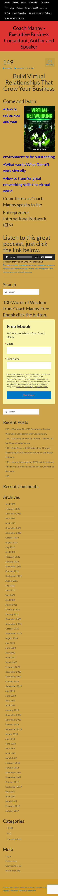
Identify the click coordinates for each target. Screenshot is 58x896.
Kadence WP (31, 891)
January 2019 (12, 710)
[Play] (7, 257)
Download (38, 261)
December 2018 (13, 715)
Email (10, 344)
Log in (8, 856)
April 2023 (10, 523)
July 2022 (10, 547)
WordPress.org (12, 870)
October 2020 (12, 628)
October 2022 (12, 537)
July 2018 (10, 739)
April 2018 (10, 753)
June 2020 (10, 648)
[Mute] (42, 257)
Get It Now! (29, 395)
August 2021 (11, 581)
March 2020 (11, 662)
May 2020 (10, 652)
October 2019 (12, 681)
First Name (13, 359)
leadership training (17, 268)
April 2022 (10, 552)
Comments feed (13, 866)
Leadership (42, 265)
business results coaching (28, 265)
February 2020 (12, 667)
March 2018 (11, 758)
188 (7, 476)
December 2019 (13, 672)
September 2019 (13, 686)
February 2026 (12, 509)
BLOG (10, 828)
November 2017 (13, 777)
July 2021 (10, 585)
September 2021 (13, 576)
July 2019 (10, 691)
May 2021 (10, 595)
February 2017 (12, 806)
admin (9, 68)
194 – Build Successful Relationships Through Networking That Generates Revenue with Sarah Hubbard (29, 453)
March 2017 (11, 801)
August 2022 (11, 542)
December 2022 (13, 528)
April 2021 (10, 600)
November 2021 (13, 566)
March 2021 (11, 605)
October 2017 (12, 782)
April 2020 (10, 657)
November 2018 (13, 720)
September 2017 (13, 787)
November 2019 (13, 676)
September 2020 (13, 633)
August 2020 (11, 638)
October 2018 (12, 724)
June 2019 (10, 696)
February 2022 (12, 557)
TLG (26, 68)
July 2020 (10, 643)
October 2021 (12, 571)
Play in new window (21, 261)
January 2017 (12, 811)
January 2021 (12, 614)
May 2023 (10, 518)
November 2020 (13, 624)
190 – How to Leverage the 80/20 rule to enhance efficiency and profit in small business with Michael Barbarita (29, 467)
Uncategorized (14, 839)
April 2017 (10, 796)
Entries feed (11, 861)
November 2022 (13, 533)
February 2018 (12, 763)
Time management (41, 268)
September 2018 (13, 729)
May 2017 (10, 791)
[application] (29, 257)
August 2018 (11, 734)
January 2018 (12, 767)
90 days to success (11, 265)
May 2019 (10, 700)
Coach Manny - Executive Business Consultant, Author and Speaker (29, 37)
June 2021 (10, 590)
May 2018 (10, 748)
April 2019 (10, 705)
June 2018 (10, 743)
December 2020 (13, 619)
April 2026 (10, 504)
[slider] (49, 257)
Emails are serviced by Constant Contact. (32, 386)
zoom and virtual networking (22, 272)
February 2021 (12, 609)
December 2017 (13, 772)
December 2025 (13, 513)
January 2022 (12, 561)
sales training (29, 268)
